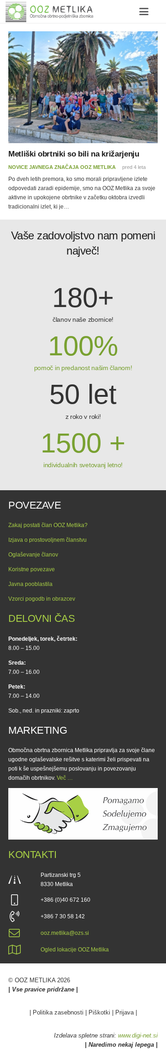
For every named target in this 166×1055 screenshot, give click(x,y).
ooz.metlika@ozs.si (65, 933)
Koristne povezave (31, 569)
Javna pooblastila (30, 584)
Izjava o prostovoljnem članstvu (47, 540)
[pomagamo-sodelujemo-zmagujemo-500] (83, 814)
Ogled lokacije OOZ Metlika (75, 949)
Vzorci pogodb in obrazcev (41, 599)
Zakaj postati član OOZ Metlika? (48, 525)
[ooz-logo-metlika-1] (49, 11)
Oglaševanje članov (33, 554)
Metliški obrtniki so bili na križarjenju (73, 154)
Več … (65, 778)
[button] (144, 11)
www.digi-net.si (138, 1035)
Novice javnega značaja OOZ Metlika (62, 167)
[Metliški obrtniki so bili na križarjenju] (83, 87)
